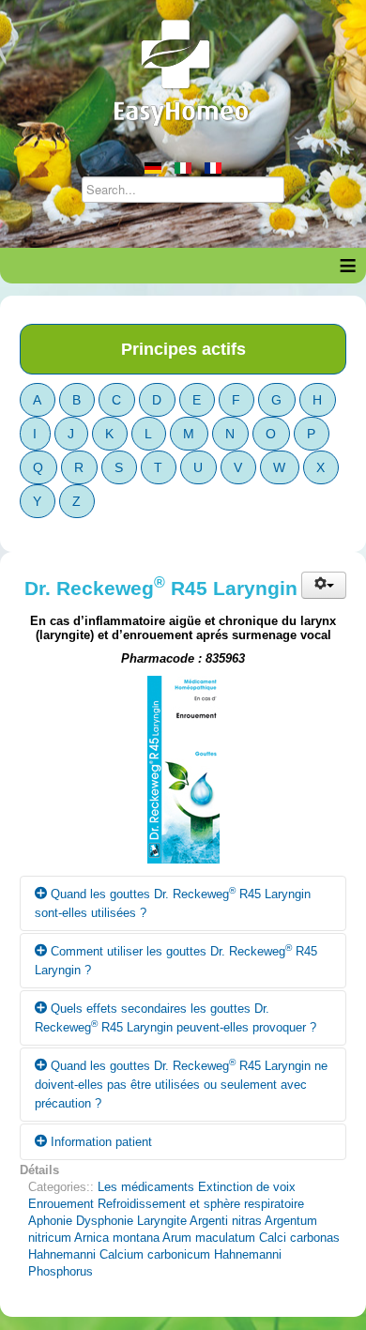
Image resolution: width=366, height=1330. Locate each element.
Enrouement (61, 1204)
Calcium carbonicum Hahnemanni (190, 1254)
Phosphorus (60, 1271)
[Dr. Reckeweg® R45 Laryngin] (183, 775)
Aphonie (50, 1221)
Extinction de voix (247, 1187)
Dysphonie (104, 1221)
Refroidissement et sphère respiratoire (201, 1204)
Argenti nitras (226, 1221)
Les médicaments (146, 1187)
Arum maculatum (208, 1238)
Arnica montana (117, 1238)
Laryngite (162, 1221)
